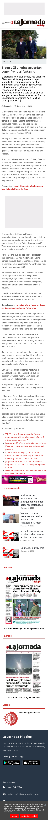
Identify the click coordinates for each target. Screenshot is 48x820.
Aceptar (14, 816)
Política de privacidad (28, 816)
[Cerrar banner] (45, 805)
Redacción (8, 106)
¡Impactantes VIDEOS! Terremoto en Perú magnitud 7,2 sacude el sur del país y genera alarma (25, 464)
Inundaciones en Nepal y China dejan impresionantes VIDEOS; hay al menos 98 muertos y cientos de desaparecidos (24, 455)
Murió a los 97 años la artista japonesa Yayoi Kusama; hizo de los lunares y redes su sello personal (25, 446)
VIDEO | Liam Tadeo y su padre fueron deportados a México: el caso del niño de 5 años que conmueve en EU (24, 437)
